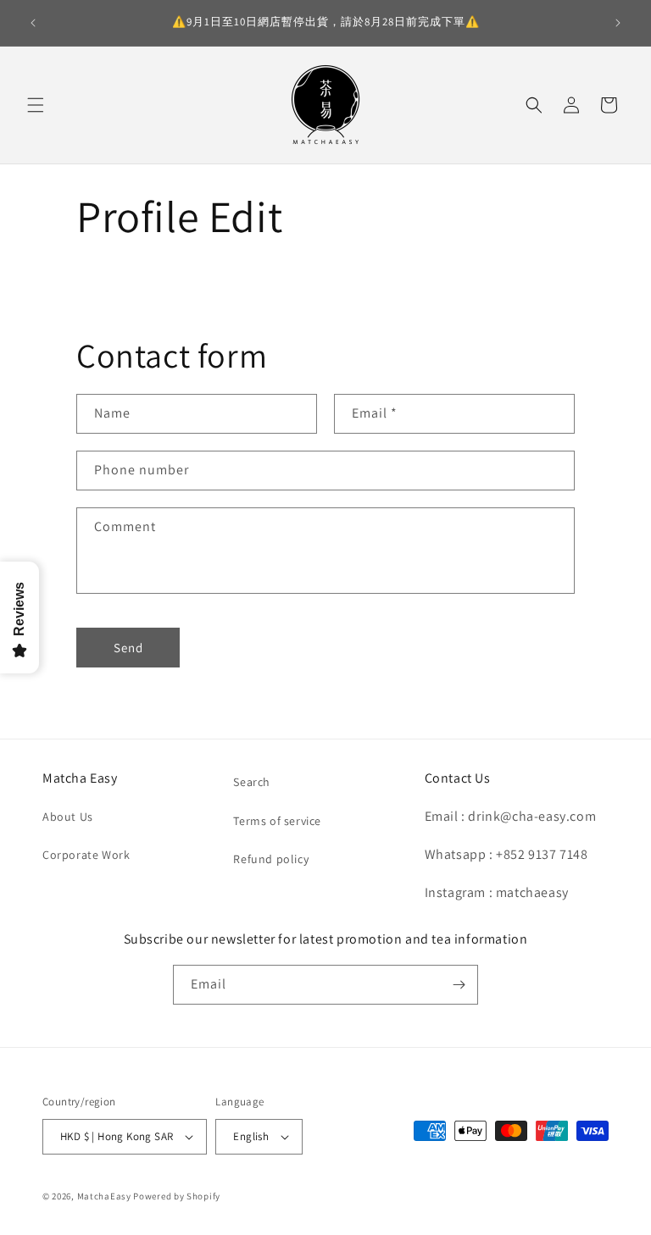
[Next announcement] (618, 23)
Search (251, 781)
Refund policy (271, 859)
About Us (67, 816)
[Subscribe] (458, 985)
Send (128, 648)
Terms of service (277, 820)
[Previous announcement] (33, 23)
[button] (35, 105)
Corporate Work (86, 854)
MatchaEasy (104, 1196)
